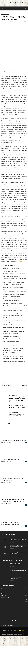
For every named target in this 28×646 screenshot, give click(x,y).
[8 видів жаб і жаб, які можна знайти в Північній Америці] (5, 553)
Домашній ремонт (10, 11)
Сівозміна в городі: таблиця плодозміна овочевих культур (10, 523)
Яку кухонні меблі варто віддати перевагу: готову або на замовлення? (16, 414)
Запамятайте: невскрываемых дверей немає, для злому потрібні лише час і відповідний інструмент (17, 399)
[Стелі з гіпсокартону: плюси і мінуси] (5, 572)
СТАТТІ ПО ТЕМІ (6, 392)
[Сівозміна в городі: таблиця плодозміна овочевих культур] (14, 514)
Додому (3, 11)
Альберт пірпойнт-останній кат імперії (13, 440)
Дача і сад (16, 630)
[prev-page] (12, 419)
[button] (2, 8)
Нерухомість (9, 630)
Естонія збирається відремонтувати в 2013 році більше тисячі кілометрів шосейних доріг (13, 501)
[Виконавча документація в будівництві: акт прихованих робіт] (5, 565)
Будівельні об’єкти (11, 629)
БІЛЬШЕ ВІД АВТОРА (17, 392)
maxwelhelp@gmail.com (19, 625)
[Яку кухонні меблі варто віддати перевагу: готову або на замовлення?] (5, 414)
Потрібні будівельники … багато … (12, 459)
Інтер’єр (4, 630)
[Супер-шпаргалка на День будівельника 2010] (5, 579)
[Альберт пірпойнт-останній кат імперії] (14, 432)
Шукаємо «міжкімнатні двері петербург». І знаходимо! (7, 385)
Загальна (4, 629)
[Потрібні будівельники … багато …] (14, 451)
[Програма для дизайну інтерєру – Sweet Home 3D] (5, 407)
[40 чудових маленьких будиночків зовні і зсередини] (14, 470)
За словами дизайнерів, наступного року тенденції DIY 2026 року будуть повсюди (18, 539)
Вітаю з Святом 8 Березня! (22, 384)
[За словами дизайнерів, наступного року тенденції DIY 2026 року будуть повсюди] (5, 539)
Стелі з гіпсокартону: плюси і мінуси (18, 570)
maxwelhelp (5, 21)
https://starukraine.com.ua (16, 633)
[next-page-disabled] (15, 419)
